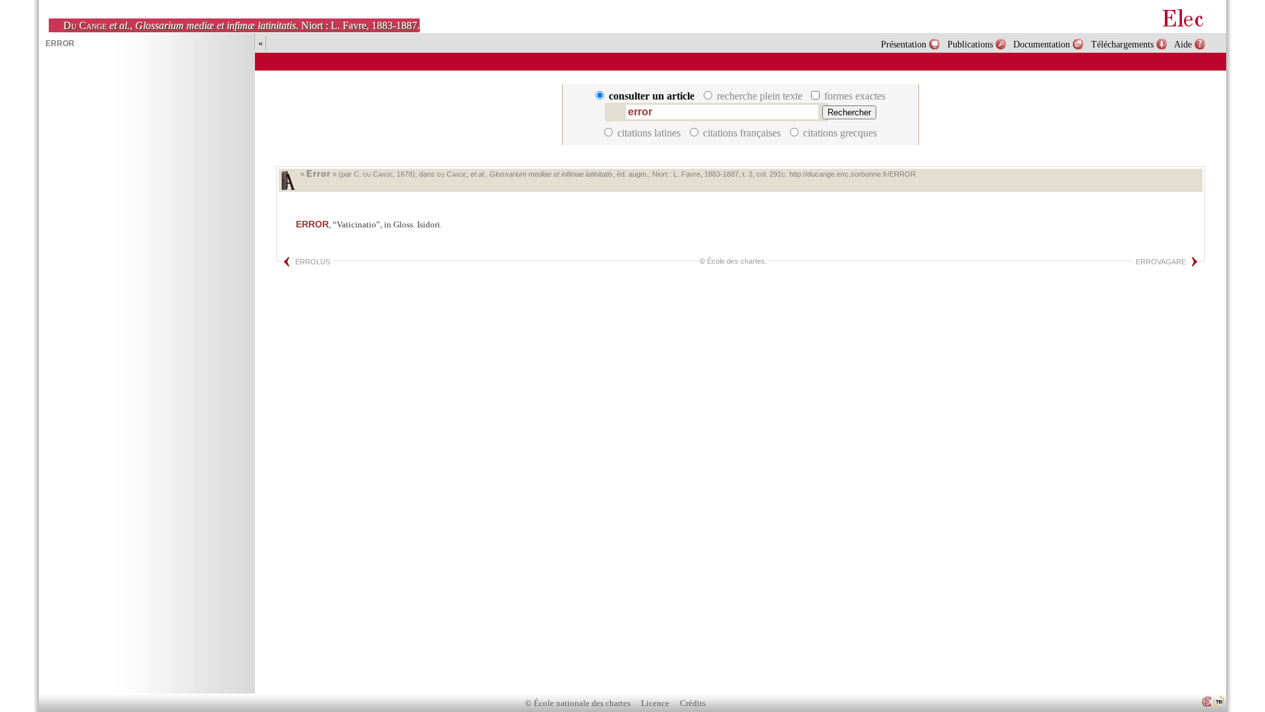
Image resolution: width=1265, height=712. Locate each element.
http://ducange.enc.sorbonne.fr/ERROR (852, 174)
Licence (655, 703)
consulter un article (651, 96)
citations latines (649, 132)
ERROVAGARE (1161, 262)
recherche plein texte (759, 96)
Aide (1183, 44)
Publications (970, 44)
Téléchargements (1122, 44)
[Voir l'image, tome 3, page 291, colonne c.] (288, 180)
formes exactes (854, 96)
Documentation (1041, 44)
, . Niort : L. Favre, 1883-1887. (241, 25)
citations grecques (839, 132)
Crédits (693, 703)
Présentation (903, 44)
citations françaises (741, 132)
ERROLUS (312, 262)
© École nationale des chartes (578, 703)
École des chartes (736, 261)
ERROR (312, 224)
